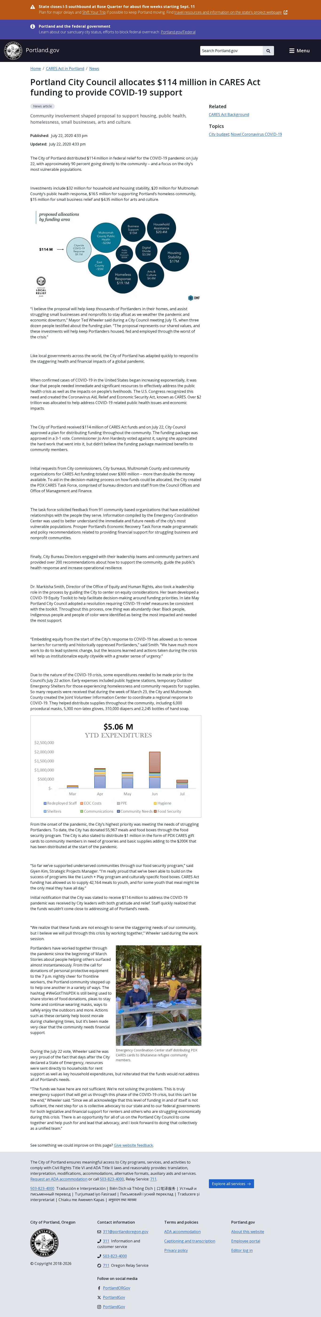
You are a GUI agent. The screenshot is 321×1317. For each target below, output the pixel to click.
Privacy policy (176, 1250)
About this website (247, 1231)
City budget (219, 134)
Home (35, 68)
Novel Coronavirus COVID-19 (256, 134)
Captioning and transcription (189, 1241)
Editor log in (242, 1250)
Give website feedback (133, 1145)
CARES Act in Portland (65, 68)
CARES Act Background (229, 114)
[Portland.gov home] (31, 50)
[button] (299, 50)
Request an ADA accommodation (58, 1179)
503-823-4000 (112, 1179)
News (94, 68)
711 (153, 1179)
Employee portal (245, 1241)
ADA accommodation (182, 1231)
